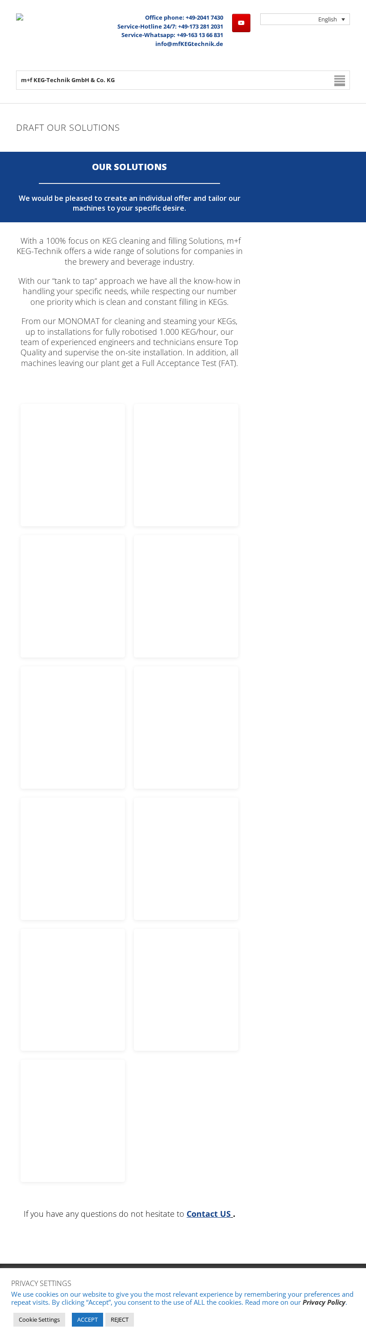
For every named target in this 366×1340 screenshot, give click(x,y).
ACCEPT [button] (87, 1319)
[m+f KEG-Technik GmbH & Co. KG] (19, 18)
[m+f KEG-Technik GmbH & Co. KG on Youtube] (241, 23)
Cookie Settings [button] (39, 1319)
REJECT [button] (120, 1319)
